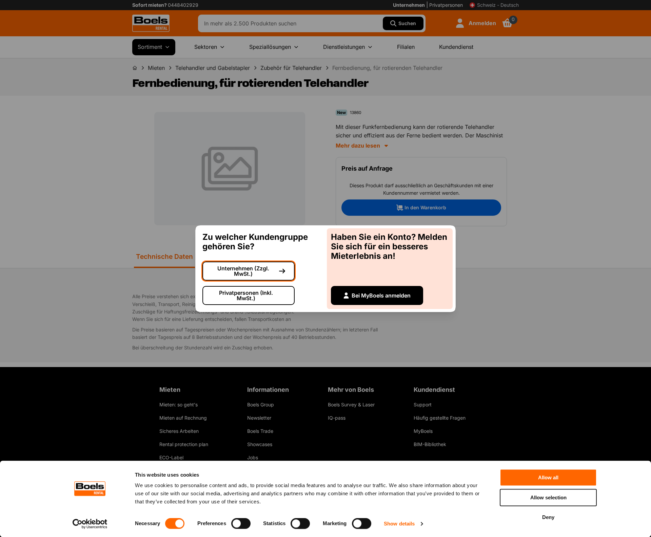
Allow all (548, 477)
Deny (548, 517)
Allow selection (548, 497)
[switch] (241, 523)
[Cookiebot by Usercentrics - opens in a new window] (90, 524)
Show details (399, 523)
